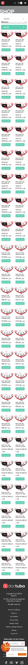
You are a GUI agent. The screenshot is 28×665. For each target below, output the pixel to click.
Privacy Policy (14, 620)
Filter (6, 27)
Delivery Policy (14, 623)
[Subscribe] (22, 643)
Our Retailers (14, 616)
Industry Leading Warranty (14, 627)
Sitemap (14, 630)
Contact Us (14, 633)
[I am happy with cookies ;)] (22, 654)
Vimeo (16, 662)
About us (14, 613)
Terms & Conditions (14, 610)
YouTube (11, 662)
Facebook (6, 662)
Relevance (4, 22)
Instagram (21, 662)
